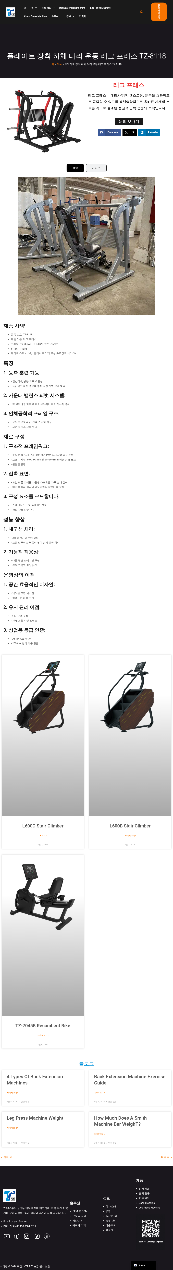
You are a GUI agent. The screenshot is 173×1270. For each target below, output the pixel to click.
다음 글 (167, 1157)
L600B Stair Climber (130, 826)
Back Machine (147, 1202)
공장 (108, 1211)
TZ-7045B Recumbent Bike (42, 1025)
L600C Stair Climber (43, 826)
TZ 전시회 (111, 1215)
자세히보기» (42, 835)
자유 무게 (144, 1198)
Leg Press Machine (149, 1207)
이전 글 (6, 1157)
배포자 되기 (79, 1225)
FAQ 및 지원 (79, 1215)
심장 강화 (144, 1188)
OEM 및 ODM (79, 1211)
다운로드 (111, 1225)
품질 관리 (111, 1220)
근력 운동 (144, 1193)
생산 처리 (77, 1220)
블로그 (109, 1230)
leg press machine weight (35, 1118)
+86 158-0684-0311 (25, 1226)
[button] (35, 7)
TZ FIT (28, 1266)
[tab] (75, 168)
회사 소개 (111, 1206)
